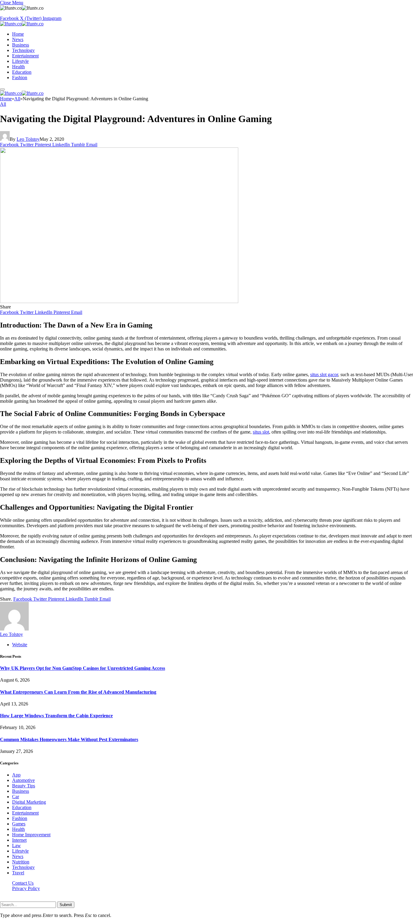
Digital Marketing (29, 802)
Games (18, 823)
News (17, 39)
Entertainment (25, 55)
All (3, 104)
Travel (18, 872)
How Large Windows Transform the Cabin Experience (56, 715)
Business (20, 44)
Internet (19, 840)
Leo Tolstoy (28, 139)
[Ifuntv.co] (22, 23)
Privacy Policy (26, 888)
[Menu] (2, 89)
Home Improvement (31, 834)
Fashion (19, 77)
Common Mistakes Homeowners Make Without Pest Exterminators (69, 739)
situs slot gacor (324, 374)
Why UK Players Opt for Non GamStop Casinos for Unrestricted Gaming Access (82, 668)
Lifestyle (20, 61)
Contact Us (23, 883)
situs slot (261, 431)
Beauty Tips (23, 785)
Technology (23, 50)
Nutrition (20, 861)
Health (18, 66)
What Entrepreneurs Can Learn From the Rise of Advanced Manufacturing (78, 692)
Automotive (23, 780)
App (16, 774)
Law (16, 845)
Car (15, 796)
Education (21, 72)
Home (18, 34)
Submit (66, 904)
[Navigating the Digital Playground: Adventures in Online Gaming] (119, 301)
